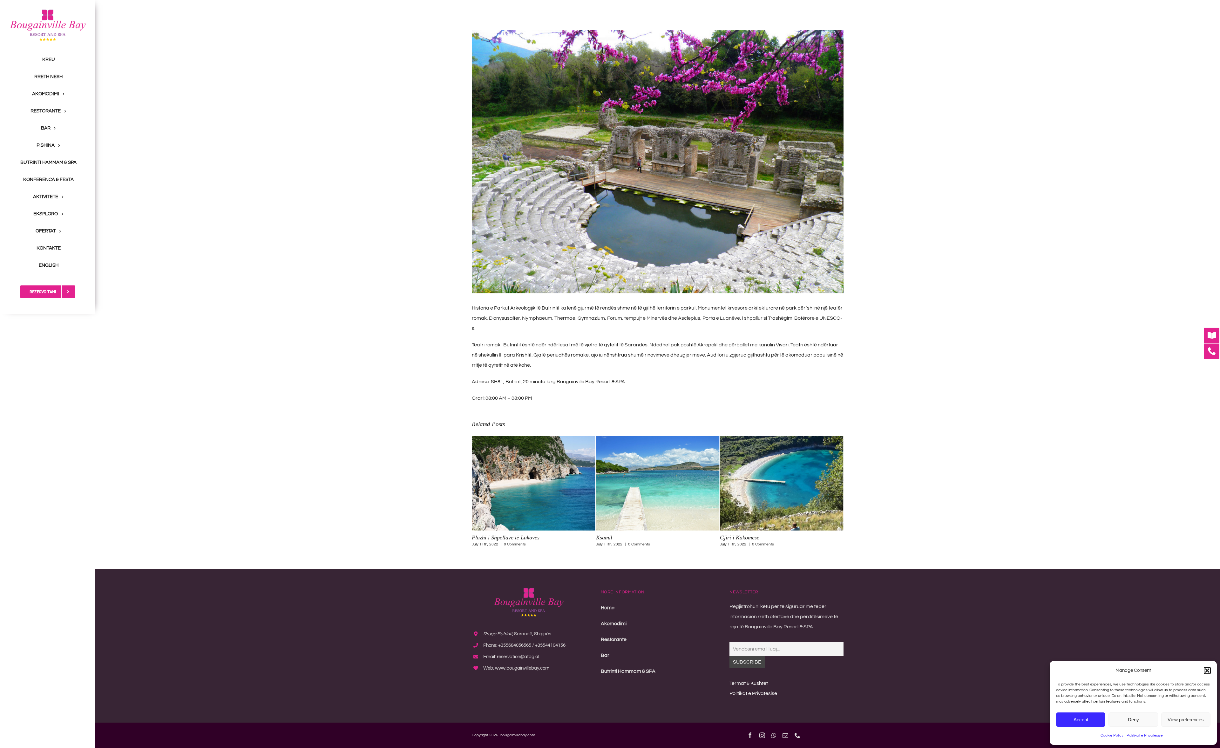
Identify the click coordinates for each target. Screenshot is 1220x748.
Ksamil (480, 537)
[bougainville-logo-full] (48, 12)
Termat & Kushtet (748, 683)
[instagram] (762, 735)
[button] (1207, 670)
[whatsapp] (773, 735)
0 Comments (515, 544)
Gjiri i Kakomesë (615, 537)
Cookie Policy (1112, 735)
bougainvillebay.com (517, 735)
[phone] (797, 735)
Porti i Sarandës (739, 537)
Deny (1133, 719)
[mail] (785, 735)
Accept (1081, 719)
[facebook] (750, 735)
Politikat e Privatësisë (1145, 735)
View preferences (1186, 719)
